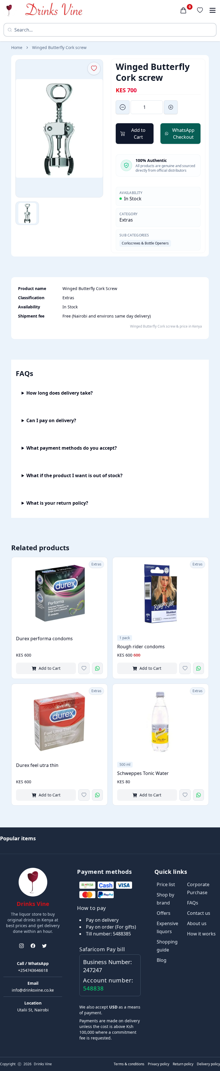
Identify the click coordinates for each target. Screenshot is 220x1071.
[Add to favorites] (84, 668)
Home (16, 47)
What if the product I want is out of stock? (74, 475)
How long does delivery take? (59, 393)
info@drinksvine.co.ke (33, 990)
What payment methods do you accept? (71, 448)
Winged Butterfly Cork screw (59, 47)
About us (197, 923)
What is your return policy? (57, 503)
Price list (166, 884)
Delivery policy (208, 1064)
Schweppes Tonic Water (143, 773)
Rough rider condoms (141, 646)
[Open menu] (212, 10)
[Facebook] (33, 945)
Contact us (198, 913)
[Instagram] (21, 945)
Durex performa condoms (44, 638)
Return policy (183, 1064)
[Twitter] (44, 945)
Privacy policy (158, 1064)
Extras (126, 220)
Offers (163, 913)
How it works (201, 934)
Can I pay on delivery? (51, 420)
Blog (161, 960)
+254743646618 (33, 970)
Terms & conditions (129, 1064)
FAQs (192, 903)
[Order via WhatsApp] (97, 668)
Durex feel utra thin (37, 765)
